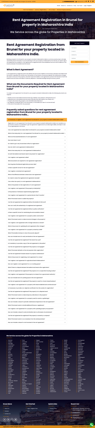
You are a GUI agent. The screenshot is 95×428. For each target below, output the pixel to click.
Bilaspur (52, 357)
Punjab (38, 374)
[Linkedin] (92, 2)
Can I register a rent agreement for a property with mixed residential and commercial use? (32, 284)
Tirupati (66, 377)
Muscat (66, 387)
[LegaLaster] (8, 5)
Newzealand (25, 388)
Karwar (66, 368)
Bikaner (38, 357)
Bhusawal (52, 345)
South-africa (67, 390)
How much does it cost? (14, 140)
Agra (37, 352)
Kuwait (79, 385)
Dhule (37, 343)
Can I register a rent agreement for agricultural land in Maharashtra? (26, 260)
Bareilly (52, 354)
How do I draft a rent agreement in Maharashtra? (21, 147)
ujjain (23, 379)
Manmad (80, 349)
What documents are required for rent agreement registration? (25, 161)
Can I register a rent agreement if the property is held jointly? (24, 188)
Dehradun (52, 359)
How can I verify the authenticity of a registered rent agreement (25, 205)
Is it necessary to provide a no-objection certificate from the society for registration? (31, 288)
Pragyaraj (24, 374)
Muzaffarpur (39, 373)
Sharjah (38, 390)
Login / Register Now (32, 408)
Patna (79, 373)
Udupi (9, 379)
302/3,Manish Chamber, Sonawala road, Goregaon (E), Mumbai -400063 (19, 1)
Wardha (80, 345)
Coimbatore (25, 359)
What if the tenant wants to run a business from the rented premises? (26, 319)
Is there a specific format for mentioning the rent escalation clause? (26, 212)
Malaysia (24, 387)
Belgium (80, 380)
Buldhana (52, 346)
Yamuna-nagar (82, 379)
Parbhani (24, 345)
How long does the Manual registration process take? (22, 164)
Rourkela (52, 376)
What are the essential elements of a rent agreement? (22, 136)
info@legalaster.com (81, 1)
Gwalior (38, 362)
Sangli (65, 342)
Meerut (66, 371)
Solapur (10, 342)
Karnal (51, 368)
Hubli (51, 363)
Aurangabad (81, 340)
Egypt (9, 384)
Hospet (38, 363)
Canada (38, 382)
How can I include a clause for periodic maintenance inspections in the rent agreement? (31, 302)
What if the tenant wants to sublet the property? (21, 198)
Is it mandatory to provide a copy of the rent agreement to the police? (26, 243)
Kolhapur (52, 342)
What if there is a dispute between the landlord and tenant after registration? (28, 267)
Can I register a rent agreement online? (18, 157)
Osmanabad (25, 346)
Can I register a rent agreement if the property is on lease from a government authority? (31, 274)
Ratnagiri (10, 343)
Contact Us (69, 5)
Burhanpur (66, 357)
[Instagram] (90, 2)
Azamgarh (24, 354)
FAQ (28, 411)
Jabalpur (10, 365)
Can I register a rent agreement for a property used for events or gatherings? (28, 298)
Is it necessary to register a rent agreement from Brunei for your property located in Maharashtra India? (35, 119)
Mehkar (66, 349)
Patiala (66, 373)
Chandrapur (11, 345)
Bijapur (24, 357)
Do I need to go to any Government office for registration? (23, 143)
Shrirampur (81, 351)
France (52, 384)
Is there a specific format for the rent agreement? (21, 167)
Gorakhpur (81, 360)
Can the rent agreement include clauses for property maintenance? (26, 253)
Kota (51, 370)
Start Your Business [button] (28, 10)
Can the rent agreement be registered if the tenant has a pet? (24, 240)
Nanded (66, 345)
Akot (65, 351)
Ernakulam (53, 360)
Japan (51, 385)
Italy (37, 385)
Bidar (9, 357)
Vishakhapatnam (68, 379)
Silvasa (10, 377)
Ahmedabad (53, 352)
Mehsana (80, 371)
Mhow (9, 373)
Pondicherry (11, 374)
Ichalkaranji (67, 348)
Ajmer (65, 352)
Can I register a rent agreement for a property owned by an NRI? (25, 229)
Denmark (66, 382)
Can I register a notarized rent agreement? (19, 171)
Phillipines (66, 388)
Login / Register (88, 5)
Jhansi (9, 366)
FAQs (74, 5)
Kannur (80, 366)
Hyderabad (67, 363)
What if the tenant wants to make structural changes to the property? (26, 219)
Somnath (24, 377)
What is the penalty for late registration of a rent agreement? (24, 185)
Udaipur (80, 377)
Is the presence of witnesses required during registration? (23, 191)
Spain (9, 391)
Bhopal (52, 356)
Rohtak (38, 376)
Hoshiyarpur (25, 363)
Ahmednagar (81, 343)
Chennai (10, 359)
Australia (24, 380)
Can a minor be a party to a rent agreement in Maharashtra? (24, 181)
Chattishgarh (81, 357)
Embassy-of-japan (27, 384)
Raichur (52, 374)
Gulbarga (10, 362)
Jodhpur (38, 366)
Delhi (65, 359)
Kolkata (24, 370)
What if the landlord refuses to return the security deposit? (23, 233)
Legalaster (89, 426)
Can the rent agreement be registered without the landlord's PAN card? (27, 202)
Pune (23, 340)
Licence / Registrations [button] (41, 10)
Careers (7, 411)
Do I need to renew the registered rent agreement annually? (24, 178)
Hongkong (80, 384)
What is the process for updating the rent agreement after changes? (26, 226)
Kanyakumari (25, 368)
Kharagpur (11, 370)
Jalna (37, 345)
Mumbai (10, 340)
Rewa (23, 376)
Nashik (65, 340)
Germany (66, 384)
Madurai (38, 371)
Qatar (9, 390)
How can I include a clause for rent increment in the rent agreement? (26, 322)
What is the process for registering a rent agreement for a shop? (25, 257)
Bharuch (10, 356)
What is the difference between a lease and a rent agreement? (24, 174)
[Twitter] (86, 2)
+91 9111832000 (75, 415)
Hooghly (10, 363)
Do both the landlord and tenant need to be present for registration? (26, 154)
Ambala (10, 354)
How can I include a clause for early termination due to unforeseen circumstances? (30, 312)
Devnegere (11, 360)
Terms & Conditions (55, 411)
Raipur (65, 374)
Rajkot (79, 374)
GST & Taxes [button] (52, 10)
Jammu (52, 365)
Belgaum (80, 354)
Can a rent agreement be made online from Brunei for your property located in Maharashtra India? (34, 130)
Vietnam (24, 393)
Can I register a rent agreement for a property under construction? (26, 216)
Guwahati (24, 362)
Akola (65, 343)
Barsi (9, 352)
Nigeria (38, 388)
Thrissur (52, 377)
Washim (10, 348)
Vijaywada (52, 379)
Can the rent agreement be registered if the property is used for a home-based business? (32, 281)
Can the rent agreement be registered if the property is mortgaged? (26, 247)
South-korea (81, 390)
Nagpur (38, 340)
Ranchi (10, 376)
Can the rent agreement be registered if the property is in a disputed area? (28, 291)
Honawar (80, 362)
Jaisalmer (38, 365)
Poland (79, 388)
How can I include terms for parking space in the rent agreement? (25, 277)
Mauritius (38, 387)
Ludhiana (24, 371)
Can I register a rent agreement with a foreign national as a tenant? (26, 222)
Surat (37, 377)
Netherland (11, 388)
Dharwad (24, 360)
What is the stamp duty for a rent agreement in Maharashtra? (24, 150)
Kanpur (10, 368)
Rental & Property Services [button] (64, 10)
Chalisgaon (25, 349)
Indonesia (10, 385)
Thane (51, 340)
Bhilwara (38, 356)
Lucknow (10, 371)
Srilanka (24, 391)
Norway (52, 388)
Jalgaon (24, 343)
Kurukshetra (81, 370)
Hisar (65, 362)
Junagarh (52, 366)
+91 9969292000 (76, 412)
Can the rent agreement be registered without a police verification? (26, 209)
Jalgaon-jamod (54, 348)
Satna (65, 376)
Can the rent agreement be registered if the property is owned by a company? (29, 315)
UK (78, 391)
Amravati (24, 342)
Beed (23, 348)
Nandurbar (39, 349)
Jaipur (23, 365)
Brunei (23, 382)
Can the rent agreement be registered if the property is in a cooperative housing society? (32, 271)
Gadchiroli (80, 346)
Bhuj (79, 356)
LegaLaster (6, 426)
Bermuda (10, 382)
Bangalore (38, 354)
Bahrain (38, 380)
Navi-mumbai (39, 342)
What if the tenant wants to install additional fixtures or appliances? (26, 305)
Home (58, 5)
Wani (37, 351)
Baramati (80, 348)
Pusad (23, 351)
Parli (9, 351)
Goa (65, 360)
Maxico (52, 387)
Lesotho (10, 387)
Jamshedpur (81, 365)
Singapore (52, 390)
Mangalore (53, 371)
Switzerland (53, 391)
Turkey (66, 391)
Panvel (38, 346)
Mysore (52, 373)
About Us (63, 5)
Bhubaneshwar (68, 356)
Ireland (24, 385)
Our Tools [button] (79, 5)
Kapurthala (39, 368)
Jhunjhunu (24, 366)
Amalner (52, 351)
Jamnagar (66, 365)
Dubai (79, 382)
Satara (79, 342)
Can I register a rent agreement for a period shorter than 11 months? (26, 195)
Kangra (66, 366)
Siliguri (79, 376)
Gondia (38, 348)
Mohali (23, 373)
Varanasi (38, 379)
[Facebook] (88, 2)
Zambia (38, 393)
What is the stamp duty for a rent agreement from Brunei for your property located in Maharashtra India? (36, 133)
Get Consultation (79, 62)
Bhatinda (24, 356)
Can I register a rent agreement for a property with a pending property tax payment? (31, 308)
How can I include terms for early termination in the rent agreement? (26, 236)
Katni (79, 368)
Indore (79, 363)
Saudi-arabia (25, 390)
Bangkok (52, 380)
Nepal (79, 387)
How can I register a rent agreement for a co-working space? (24, 264)
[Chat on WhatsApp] (92, 425)
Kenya (65, 385)
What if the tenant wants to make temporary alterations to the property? (27, 295)
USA (9, 393)
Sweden (38, 391)
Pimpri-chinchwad (27, 352)
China (51, 382)
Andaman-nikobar (13, 380)
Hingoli (65, 346)
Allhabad (80, 352)
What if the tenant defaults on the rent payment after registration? (26, 250)
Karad (9, 349)
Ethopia (38, 384)
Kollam (38, 370)
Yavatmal (10, 346)
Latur (51, 343)
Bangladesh (67, 380)
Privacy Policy (53, 408)
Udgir (51, 349)
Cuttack (38, 359)
